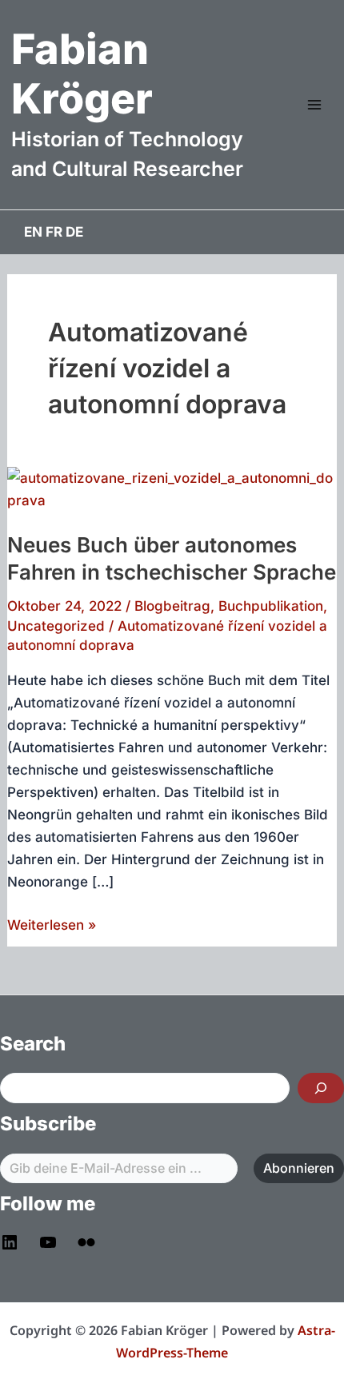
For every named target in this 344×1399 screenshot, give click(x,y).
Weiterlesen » (51, 926)
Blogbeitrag (172, 606)
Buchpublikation (270, 606)
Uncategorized (56, 626)
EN (33, 232)
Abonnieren (298, 1168)
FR (54, 232)
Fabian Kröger (82, 74)
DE (74, 232)
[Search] (321, 1088)
